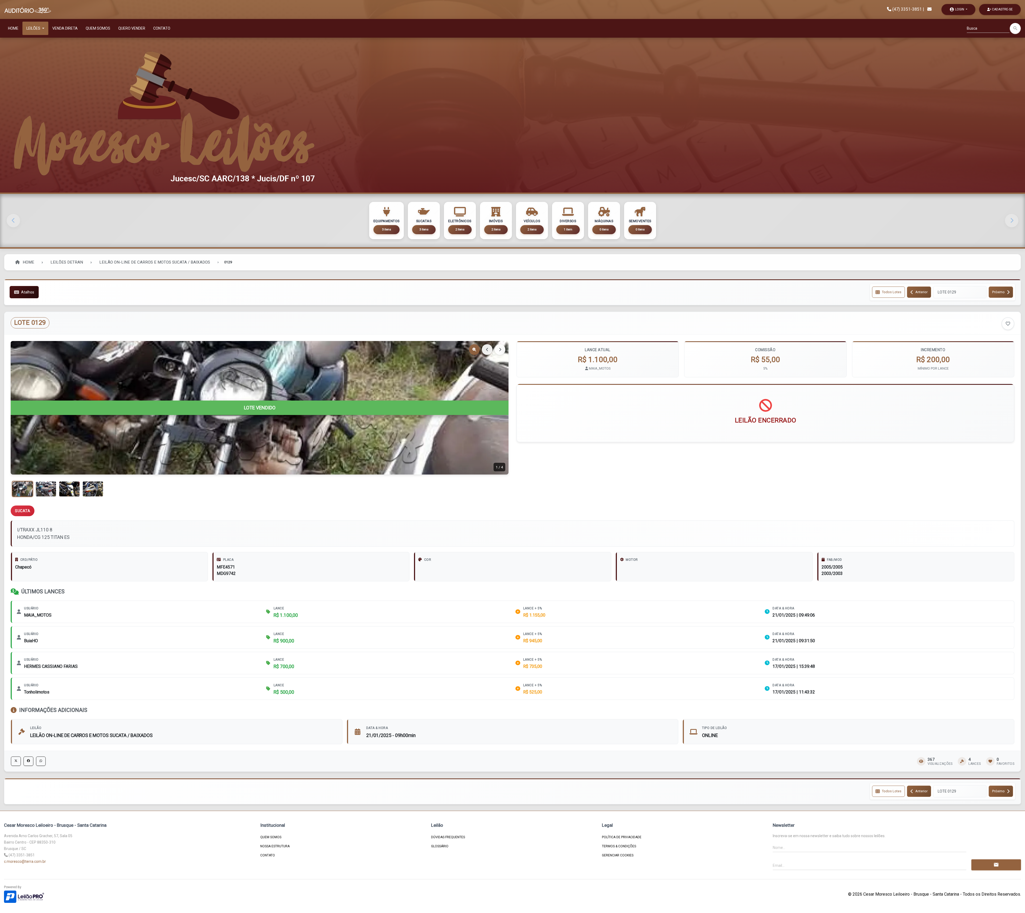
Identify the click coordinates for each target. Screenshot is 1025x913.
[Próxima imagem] (500, 349)
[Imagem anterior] (487, 349)
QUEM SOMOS (98, 28)
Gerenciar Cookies (617, 855)
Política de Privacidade (621, 837)
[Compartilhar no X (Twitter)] (16, 761)
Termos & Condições (619, 846)
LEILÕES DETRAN (66, 262)
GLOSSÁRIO (439, 846)
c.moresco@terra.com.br (25, 861)
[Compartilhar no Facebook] (28, 761)
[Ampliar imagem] (474, 349)
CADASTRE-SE (1002, 9)
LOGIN (957, 9)
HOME (13, 28)
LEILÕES (33, 28)
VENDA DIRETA (65, 28)
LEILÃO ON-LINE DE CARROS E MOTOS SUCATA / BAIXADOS (154, 262)
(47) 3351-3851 (907, 9)
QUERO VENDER (131, 28)
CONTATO (161, 28)
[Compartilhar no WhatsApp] (41, 761)
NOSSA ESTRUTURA (275, 846)
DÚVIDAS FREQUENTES (448, 837)
